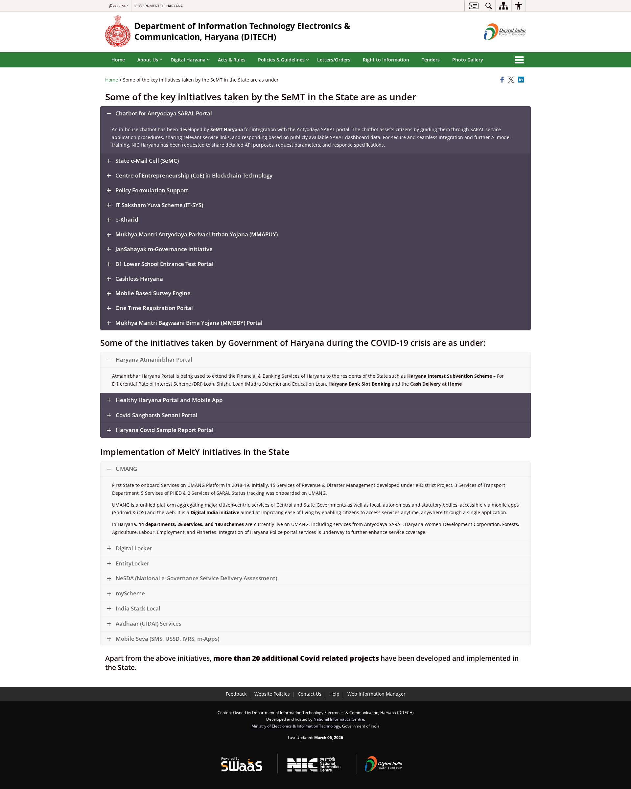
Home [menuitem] (118, 60)
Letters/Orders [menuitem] (333, 60)
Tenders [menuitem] (431, 60)
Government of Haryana (159, 5)
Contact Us (309, 694)
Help (334, 694)
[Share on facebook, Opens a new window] (503, 80)
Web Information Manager (376, 694)
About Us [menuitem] (147, 60)
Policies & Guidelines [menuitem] (281, 60)
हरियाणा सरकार (118, 5)
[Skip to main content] (473, 5)
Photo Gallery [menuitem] (467, 60)
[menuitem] (488, 6)
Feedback (236, 694)
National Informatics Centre (339, 719)
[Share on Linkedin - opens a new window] (522, 80)
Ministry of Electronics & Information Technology (295, 726)
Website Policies (272, 694)
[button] (315, 113)
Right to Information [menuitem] (386, 60)
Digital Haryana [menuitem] (188, 60)
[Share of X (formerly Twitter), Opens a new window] (512, 80)
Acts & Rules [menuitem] (231, 60)
